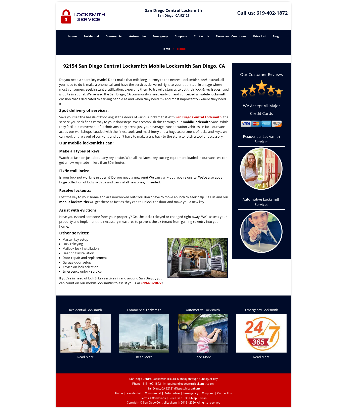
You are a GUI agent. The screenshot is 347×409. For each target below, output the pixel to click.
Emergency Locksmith (261, 310)
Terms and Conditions (231, 36)
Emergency (160, 36)
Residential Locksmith (85, 310)
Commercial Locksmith (144, 310)
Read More (85, 357)
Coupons (181, 36)
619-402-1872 (272, 12)
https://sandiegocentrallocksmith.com (188, 383)
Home (72, 36)
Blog (276, 36)
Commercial (114, 36)
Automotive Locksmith (203, 310)
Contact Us (201, 36)
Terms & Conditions (153, 398)
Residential (91, 36)
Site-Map (191, 398)
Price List (259, 36)
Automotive (137, 36)
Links (203, 398)
